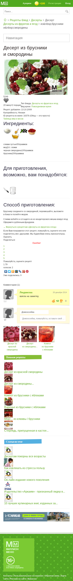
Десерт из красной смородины (12, 346)
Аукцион (27, 3)
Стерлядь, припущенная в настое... (26, 430)
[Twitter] (9, 271)
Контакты (7, 576)
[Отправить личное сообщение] (5, 301)
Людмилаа (26, 292)
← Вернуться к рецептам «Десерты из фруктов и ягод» (30, 227)
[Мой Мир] (16, 271)
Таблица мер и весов (13, 119)
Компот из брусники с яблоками (47, 346)
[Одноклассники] (13, 271)
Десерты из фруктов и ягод (20, 23)
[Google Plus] (23, 271)
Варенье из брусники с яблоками (24, 407)
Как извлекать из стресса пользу (24, 468)
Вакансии (32, 579)
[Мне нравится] (53, 301)
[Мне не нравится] (61, 301)
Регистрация (54, 3)
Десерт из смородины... (19, 383)
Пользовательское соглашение (28, 576)
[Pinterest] (27, 271)
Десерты (36, 20)
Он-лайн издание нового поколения (26, 479)
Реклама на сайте (18, 579)
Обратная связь (52, 576)
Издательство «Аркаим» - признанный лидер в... (34, 491)
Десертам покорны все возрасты (25, 456)
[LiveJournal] (20, 271)
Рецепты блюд (19, 20)
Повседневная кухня (41, 106)
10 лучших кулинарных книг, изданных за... (31, 503)
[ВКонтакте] (6, 271)
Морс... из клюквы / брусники (22, 418)
